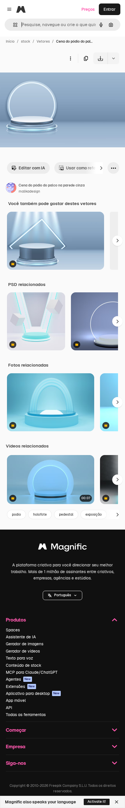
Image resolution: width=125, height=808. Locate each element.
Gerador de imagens (24, 643)
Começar (16, 730)
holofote (40, 514)
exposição (93, 514)
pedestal (66, 514)
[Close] (116, 801)
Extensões (20, 686)
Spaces (13, 630)
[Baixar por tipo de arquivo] (113, 58)
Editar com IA (32, 168)
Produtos (16, 620)
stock (25, 41)
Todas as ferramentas (26, 714)
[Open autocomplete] (13, 25)
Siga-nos (16, 763)
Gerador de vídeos (23, 651)
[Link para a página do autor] (11, 188)
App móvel (16, 700)
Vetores (43, 41)
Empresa (15, 746)
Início (10, 41)
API (9, 707)
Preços (88, 9)
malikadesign (29, 191)
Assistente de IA (21, 636)
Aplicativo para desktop (33, 693)
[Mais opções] (70, 58)
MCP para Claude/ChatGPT (32, 672)
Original (37, 77)
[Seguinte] (101, 168)
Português (62, 595)
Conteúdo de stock (23, 665)
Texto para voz (19, 658)
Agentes (18, 679)
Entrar (109, 9)
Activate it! (97, 801)
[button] (62, 595)
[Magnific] (62, 548)
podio (16, 514)
